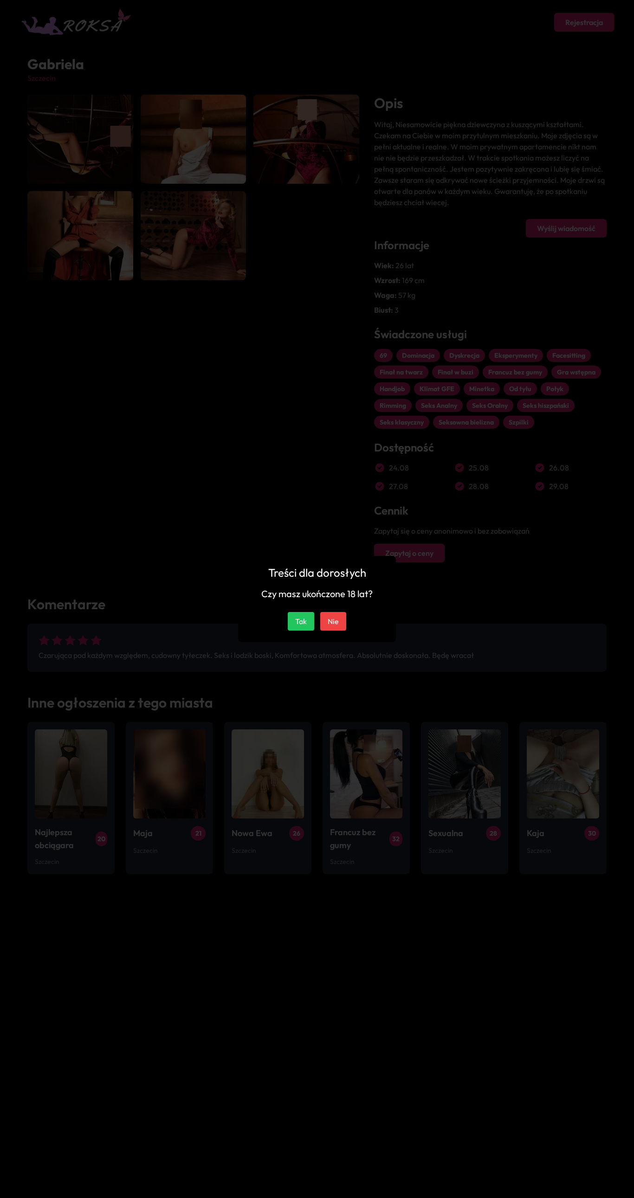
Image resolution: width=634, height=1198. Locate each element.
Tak (301, 621)
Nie (333, 621)
